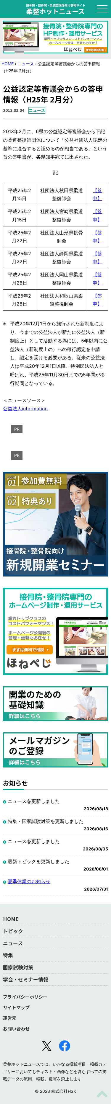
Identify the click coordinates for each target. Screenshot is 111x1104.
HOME (7, 63)
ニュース (25, 63)
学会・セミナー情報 (25, 979)
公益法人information (25, 408)
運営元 (9, 1018)
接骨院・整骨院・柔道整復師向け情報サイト (55, 9)
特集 (8, 955)
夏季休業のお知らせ (29, 881)
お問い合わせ (16, 1028)
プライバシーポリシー (25, 997)
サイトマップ (16, 1007)
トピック (13, 931)
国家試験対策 (18, 967)
